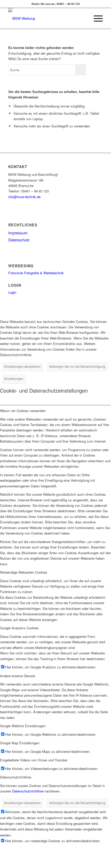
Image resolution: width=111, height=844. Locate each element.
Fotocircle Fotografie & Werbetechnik (36, 272)
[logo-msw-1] (46, 18)
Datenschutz (19, 239)
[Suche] (83, 18)
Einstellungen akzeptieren (22, 366)
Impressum (18, 232)
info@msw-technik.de (24, 196)
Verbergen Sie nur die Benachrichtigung (77, 366)
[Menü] (96, 18)
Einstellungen (13, 378)
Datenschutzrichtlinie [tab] (15, 777)
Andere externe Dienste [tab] (17, 675)
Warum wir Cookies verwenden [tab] (23, 410)
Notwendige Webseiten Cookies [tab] (23, 572)
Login (12, 292)
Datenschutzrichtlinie (27, 791)
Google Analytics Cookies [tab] (19, 627)
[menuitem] (83, 18)
